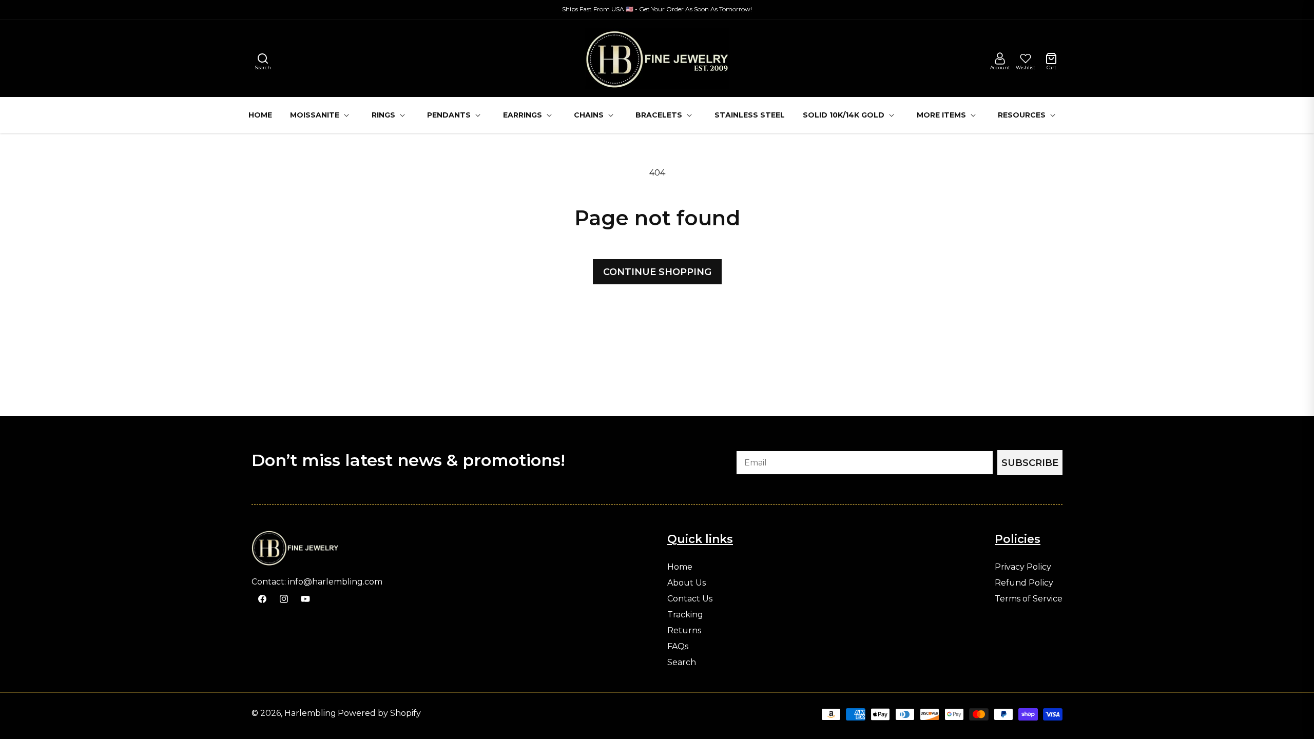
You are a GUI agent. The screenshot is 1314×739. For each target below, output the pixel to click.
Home (679, 567)
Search (681, 662)
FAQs (677, 647)
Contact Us (689, 599)
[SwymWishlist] (1025, 58)
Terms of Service (1028, 599)
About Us (686, 583)
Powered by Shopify (379, 713)
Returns (684, 631)
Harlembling (310, 713)
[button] (263, 58)
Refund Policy (1024, 583)
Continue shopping (657, 272)
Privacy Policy (1023, 567)
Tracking (685, 615)
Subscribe (1029, 463)
